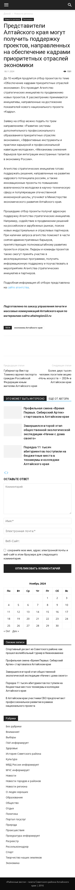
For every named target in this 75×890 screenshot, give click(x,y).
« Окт (7, 631)
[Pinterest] (24, 348)
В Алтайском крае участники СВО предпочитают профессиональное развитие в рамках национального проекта (35, 702)
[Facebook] (7, 348)
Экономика (28, 19)
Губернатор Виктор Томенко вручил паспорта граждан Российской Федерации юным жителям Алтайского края (20, 378)
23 (57, 618)
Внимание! (12, 732)
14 (37, 611)
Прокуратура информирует (23, 835)
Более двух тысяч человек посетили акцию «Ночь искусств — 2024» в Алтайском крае (54, 376)
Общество (12, 803)
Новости (11, 775)
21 (37, 618)
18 (8, 618)
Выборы (11, 737)
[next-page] (7, 472)
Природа (11, 824)
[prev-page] (5, 472)
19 (18, 618)
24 (66, 618)
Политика (12, 813)
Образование (14, 797)
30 (57, 625)
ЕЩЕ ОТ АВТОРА (59, 398)
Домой (7, 13)
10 (66, 605)
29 (47, 625)
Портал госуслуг (16, 819)
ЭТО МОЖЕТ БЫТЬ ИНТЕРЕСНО (25, 398)
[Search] (70, 5)
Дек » (15, 631)
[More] (41, 348)
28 (37, 625)
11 (8, 611)
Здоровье (12, 748)
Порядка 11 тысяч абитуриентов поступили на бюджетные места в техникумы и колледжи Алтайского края (45, 455)
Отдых (10, 808)
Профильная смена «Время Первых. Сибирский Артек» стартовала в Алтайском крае (46, 412)
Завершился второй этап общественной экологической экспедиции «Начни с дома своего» (37, 673)
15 (47, 611)
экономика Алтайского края (28, 327)
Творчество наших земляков (24, 857)
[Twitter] (15, 348)
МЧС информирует (18, 770)
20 (28, 618)
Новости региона (23, 13)
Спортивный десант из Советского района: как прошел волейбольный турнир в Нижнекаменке (34, 651)
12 (18, 611)
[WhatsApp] (32, 348)
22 (47, 618)
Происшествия (15, 830)
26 (18, 625)
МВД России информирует (22, 764)
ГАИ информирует (17, 742)
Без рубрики (13, 726)
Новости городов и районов (23, 781)
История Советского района (23, 753)
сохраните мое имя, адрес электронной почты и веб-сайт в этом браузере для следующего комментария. (36, 554)
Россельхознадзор (17, 846)
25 (8, 625)
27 (28, 625)
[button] (6, 5)
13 (28, 611)
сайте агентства (18, 287)
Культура (11, 759)
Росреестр (12, 841)
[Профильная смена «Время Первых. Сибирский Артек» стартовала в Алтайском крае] (13, 412)
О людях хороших (17, 792)
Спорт (9, 852)
